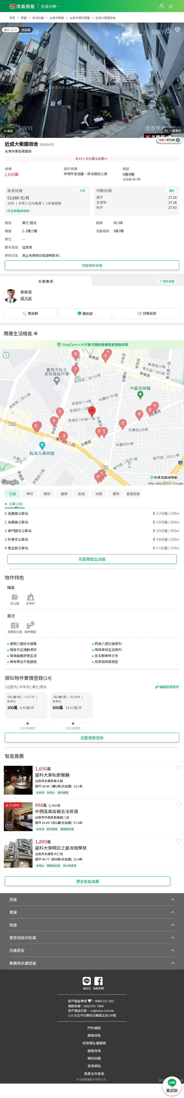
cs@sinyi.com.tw (102, 1010)
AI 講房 (8, 131)
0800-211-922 (104, 1001)
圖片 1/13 (10, 30)
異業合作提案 (94, 1073)
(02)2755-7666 (94, 1006)
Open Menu (171, 6)
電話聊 (33, 313)
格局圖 (26, 30)
